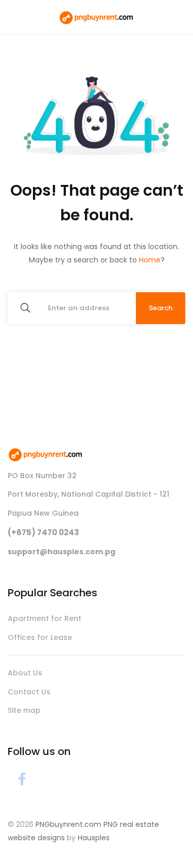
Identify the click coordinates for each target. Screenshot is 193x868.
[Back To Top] (164, 839)
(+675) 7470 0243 (43, 532)
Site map (24, 710)
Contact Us (29, 692)
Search (160, 308)
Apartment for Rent (44, 618)
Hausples (94, 838)
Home (150, 260)
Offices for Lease (40, 637)
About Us (25, 673)
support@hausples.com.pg (61, 551)
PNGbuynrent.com (68, 824)
